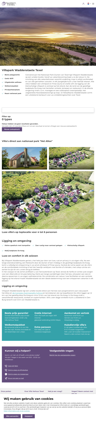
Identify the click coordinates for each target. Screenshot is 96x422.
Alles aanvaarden (12, 416)
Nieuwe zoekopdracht (12, 129)
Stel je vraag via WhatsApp (18, 370)
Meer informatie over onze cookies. (17, 411)
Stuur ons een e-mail (16, 378)
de (13, 293)
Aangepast (28, 416)
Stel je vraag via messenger (18, 374)
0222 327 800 (13, 366)
